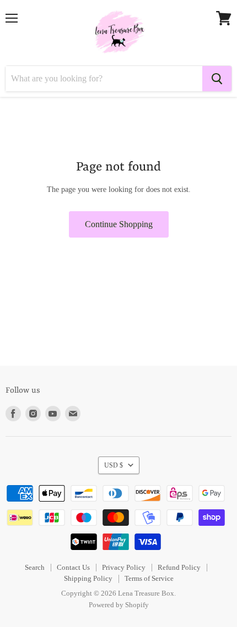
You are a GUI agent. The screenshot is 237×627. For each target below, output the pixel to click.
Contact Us (73, 567)
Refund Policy (179, 567)
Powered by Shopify (119, 605)
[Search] (216, 78)
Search (35, 567)
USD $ (113, 465)
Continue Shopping (119, 224)
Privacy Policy (124, 567)
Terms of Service (149, 578)
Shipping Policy (88, 578)
